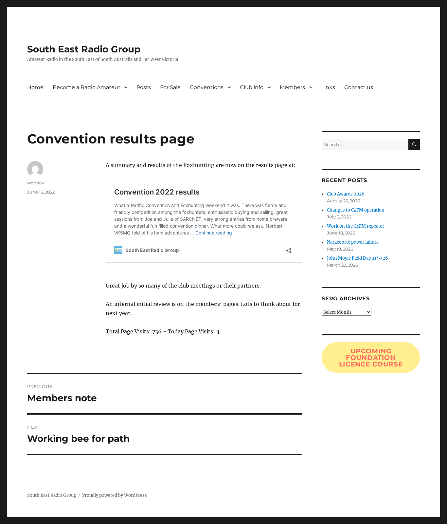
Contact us (358, 87)
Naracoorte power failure (353, 242)
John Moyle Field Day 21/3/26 (357, 258)
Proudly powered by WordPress (114, 495)
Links (328, 87)
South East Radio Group (83, 49)
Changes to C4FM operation (355, 210)
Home (35, 87)
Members (292, 87)
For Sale (170, 87)
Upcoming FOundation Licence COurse (371, 357)
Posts (143, 87)
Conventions (207, 87)
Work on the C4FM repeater (355, 226)
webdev (35, 182)
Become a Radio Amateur (86, 87)
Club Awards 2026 (346, 194)
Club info (251, 87)
